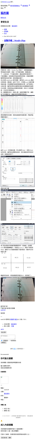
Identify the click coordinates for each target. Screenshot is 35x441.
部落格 (6, 31)
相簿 (5, 29)
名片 (5, 33)
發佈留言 (3, 342)
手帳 (12, 326)
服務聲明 (18, 417)
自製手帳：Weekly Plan (14, 40)
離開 (10, 437)
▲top (2, 329)
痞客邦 (12, 319)
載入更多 (3, 332)
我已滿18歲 (4, 437)
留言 (16, 319)
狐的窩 (5, 13)
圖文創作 (14, 26)
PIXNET (8, 416)
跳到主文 (3, 17)
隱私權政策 (30, 416)
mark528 (3, 310)
